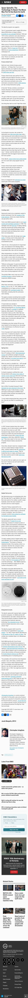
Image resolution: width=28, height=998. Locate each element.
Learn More (14, 871)
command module (15, 290)
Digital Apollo (5, 542)
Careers (16, 966)
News (12, 822)
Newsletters (6, 988)
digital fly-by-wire (16, 521)
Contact (5, 969)
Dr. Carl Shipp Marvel (19, 307)
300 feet (14, 225)
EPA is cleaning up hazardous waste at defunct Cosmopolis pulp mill (14, 808)
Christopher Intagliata (6, 15)
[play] (2, 996)
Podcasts (5, 985)
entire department (13, 50)
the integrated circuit (13, 622)
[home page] (7, 2)
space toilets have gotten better (17, 159)
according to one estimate (8, 34)
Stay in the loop (14, 829)
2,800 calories (22, 83)
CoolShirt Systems (6, 276)
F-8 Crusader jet (15, 560)
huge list (15, 48)
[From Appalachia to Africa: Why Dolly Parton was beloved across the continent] (8, 911)
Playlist (4, 982)
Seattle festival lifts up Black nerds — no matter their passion (12, 787)
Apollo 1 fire (4, 286)
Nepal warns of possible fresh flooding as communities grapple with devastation (20, 921)
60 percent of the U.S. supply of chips (13, 634)
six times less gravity (17, 358)
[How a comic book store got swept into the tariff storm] (20, 888)
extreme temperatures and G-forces (12, 646)
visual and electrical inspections (15, 648)
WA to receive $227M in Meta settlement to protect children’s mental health (13, 794)
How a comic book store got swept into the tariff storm (19, 896)
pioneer (15, 309)
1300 (3, 328)
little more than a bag (16, 134)
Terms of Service (19, 981)
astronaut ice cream (20, 180)
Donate (23, 2)
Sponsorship (18, 969)
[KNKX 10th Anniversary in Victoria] (14, 846)
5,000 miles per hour (8, 72)
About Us (5, 966)
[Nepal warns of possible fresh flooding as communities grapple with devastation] (20, 911)
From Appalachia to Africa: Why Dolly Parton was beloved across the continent (7, 921)
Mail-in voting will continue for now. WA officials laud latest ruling (12, 801)
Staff (4, 973)
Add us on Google (20, 22)
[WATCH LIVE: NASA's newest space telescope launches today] (8, 888)
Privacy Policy (18, 832)
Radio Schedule (6, 979)
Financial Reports (19, 973)
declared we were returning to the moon (12, 388)
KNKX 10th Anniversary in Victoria (14, 859)
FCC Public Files (18, 987)
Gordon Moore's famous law (10, 654)
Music (6, 822)
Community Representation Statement (18, 977)
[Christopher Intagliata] (4, 732)
